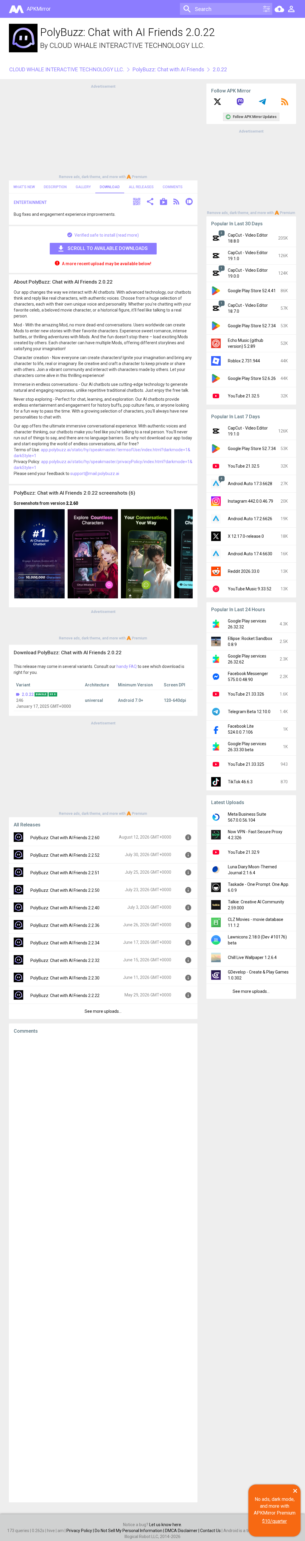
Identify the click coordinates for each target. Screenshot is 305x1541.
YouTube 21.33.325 (246, 764)
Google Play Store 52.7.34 (252, 325)
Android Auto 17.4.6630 (250, 553)
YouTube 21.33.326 (246, 694)
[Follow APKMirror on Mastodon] (240, 103)
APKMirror (39, 9)
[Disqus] (103, 1268)
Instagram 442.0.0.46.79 (250, 501)
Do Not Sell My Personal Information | (130, 1530)
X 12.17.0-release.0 (246, 536)
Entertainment (30, 202)
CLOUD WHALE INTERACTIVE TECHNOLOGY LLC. (127, 45)
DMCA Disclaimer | (182, 1530)
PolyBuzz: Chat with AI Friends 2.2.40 (64, 907)
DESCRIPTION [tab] (55, 187)
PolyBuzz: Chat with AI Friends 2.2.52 (64, 855)
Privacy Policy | (80, 1530)
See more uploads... (103, 1011)
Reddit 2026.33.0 (243, 571)
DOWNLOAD (110, 187)
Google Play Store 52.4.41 (252, 290)
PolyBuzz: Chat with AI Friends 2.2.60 (64, 837)
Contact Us (210, 1530)
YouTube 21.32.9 (243, 852)
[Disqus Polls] (103, 1113)
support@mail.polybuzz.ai (94, 473)
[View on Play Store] (163, 202)
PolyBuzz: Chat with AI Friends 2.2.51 (64, 872)
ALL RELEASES (141, 187)
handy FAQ (126, 666)
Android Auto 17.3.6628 (250, 483)
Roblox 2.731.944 (244, 360)
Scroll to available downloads (108, 248)
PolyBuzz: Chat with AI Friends (168, 69)
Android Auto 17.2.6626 (250, 518)
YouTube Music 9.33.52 (249, 588)
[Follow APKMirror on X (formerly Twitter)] (217, 103)
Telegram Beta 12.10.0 (249, 711)
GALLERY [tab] (83, 187)
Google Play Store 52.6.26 (252, 378)
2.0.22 (28, 694)
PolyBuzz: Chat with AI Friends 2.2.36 (64, 925)
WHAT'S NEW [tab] (24, 187)
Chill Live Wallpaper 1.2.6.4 (252, 957)
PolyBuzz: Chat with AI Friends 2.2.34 (64, 943)
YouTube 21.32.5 (243, 396)
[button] (136, 202)
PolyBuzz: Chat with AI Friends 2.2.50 (64, 890)
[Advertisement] (103, 131)
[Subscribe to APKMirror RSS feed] (284, 103)
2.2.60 (72, 503)
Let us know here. (165, 1524)
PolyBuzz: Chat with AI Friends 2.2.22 (64, 995)
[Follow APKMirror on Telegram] (262, 103)
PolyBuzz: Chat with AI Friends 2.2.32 (64, 960)
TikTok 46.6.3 (240, 781)
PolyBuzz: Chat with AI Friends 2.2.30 (64, 978)
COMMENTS (173, 187)
